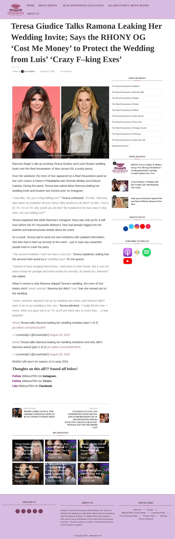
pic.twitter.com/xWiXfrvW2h (64, 347)
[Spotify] (146, 249)
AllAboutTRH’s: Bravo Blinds (128, 5)
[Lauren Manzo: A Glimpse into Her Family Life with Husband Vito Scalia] (120, 185)
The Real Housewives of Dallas (125, 98)
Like (15, 385)
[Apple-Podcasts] (127, 249)
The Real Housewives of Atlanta (125, 86)
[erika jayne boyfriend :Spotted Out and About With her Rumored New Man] (120, 202)
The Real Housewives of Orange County (129, 128)
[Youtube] (127, 258)
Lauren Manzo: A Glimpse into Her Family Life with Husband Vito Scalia (145, 185)
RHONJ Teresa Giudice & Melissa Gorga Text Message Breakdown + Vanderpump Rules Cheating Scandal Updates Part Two (146, 169)
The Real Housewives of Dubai (125, 104)
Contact (150, 510)
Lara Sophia (29, 71)
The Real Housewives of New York (127, 122)
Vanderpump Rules (120, 146)
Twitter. (47, 381)
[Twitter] (23, 511)
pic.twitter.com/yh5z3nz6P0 (29, 327)
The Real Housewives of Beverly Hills (128, 92)
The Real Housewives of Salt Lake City (128, 140)
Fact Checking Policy (129, 516)
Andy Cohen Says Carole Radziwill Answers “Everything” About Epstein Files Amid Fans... (60, 470)
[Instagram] (29, 511)
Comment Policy (158, 513)
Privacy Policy (149, 516)
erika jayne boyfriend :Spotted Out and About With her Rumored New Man (146, 201)
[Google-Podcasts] (137, 249)
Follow (16, 376)
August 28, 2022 (60, 334)
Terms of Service (146, 519)
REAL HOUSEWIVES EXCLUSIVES (83, 5)
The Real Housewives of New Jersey (128, 116)
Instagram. (50, 376)
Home (30, 5)
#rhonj (16, 322)
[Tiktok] (35, 511)
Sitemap (163, 516)
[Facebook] (17, 511)
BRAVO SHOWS (48, 5)
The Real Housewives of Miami (125, 110)
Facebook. (46, 385)
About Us (33, 13)
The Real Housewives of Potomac (126, 134)
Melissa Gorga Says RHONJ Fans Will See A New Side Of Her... (92, 473)
